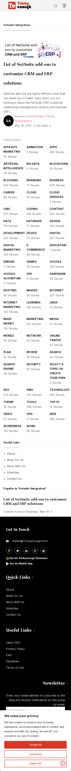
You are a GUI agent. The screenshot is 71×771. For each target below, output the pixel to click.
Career (8, 192)
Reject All (35, 763)
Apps (53, 147)
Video (7, 414)
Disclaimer (12, 661)
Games (32, 261)
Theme (8, 402)
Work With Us (16, 466)
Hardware (58, 274)
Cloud (49, 116)
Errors (8, 261)
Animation (35, 147)
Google (56, 261)
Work (31, 426)
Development (23, 121)
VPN (29, 414)
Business (38, 116)
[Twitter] (18, 551)
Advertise (13, 472)
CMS (6, 209)
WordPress (12, 426)
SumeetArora (21, 116)
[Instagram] (35, 551)
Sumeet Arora (12, 511)
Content (57, 209)
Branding (34, 180)
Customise (35, 754)
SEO (6, 389)
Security (34, 364)
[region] (35, 740)
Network (34, 335)
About (11, 453)
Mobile (8, 335)
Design (55, 221)
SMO (30, 389)
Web (53, 414)
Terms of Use (15, 667)
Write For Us (15, 460)
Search (55, 352)
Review (32, 352)
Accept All (36, 744)
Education (58, 245)
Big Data (33, 163)
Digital (55, 233)
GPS (29, 274)
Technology (60, 389)
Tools (31, 402)
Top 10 (54, 402)
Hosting (10, 290)
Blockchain (59, 163)
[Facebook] (9, 551)
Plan (7, 352)
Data (7, 221)
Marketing (35, 319)
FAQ (9, 655)
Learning (33, 302)
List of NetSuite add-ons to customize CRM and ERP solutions (29, 74)
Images (32, 290)
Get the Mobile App (21, 563)
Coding (32, 209)
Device (32, 233)
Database (34, 221)
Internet (57, 290)
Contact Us (14, 478)
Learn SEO (13, 642)
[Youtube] (43, 551)
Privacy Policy (15, 649)
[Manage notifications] (63, 763)
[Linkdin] (26, 551)
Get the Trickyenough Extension (28, 558)
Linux (54, 302)
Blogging (10, 180)
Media (54, 319)
